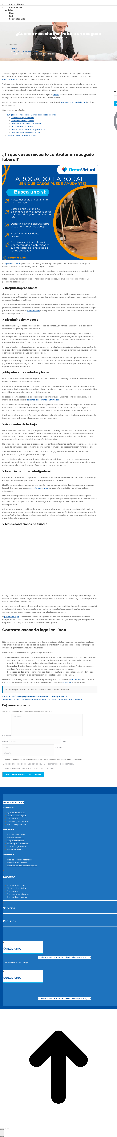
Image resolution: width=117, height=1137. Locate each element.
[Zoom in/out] (8, 1128)
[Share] (3, 1128)
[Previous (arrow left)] (1, 1133)
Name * (5, 741)
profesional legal (11, 616)
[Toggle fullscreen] (5, 1128)
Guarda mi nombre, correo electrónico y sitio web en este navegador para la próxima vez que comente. (43, 759)
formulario (66, 682)
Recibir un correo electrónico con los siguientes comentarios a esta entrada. (39, 764)
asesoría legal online (38, 488)
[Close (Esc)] (1, 1128)
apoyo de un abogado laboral (73, 102)
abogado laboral (9, 79)
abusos (56, 94)
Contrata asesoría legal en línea (21, 135)
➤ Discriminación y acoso (22, 120)
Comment (7, 735)
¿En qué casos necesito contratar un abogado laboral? (31, 114)
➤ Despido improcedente (22, 117)
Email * (64, 741)
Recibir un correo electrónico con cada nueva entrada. (29, 768)
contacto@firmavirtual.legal (15, 962)
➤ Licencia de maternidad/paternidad (28, 129)
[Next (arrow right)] (3, 1133)
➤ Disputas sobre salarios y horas (26, 123)
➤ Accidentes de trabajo (22, 126)
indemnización (33, 310)
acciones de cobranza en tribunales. (43, 400)
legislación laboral (13, 263)
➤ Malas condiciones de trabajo (25, 132)
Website (58, 747)
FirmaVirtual (75, 679)
